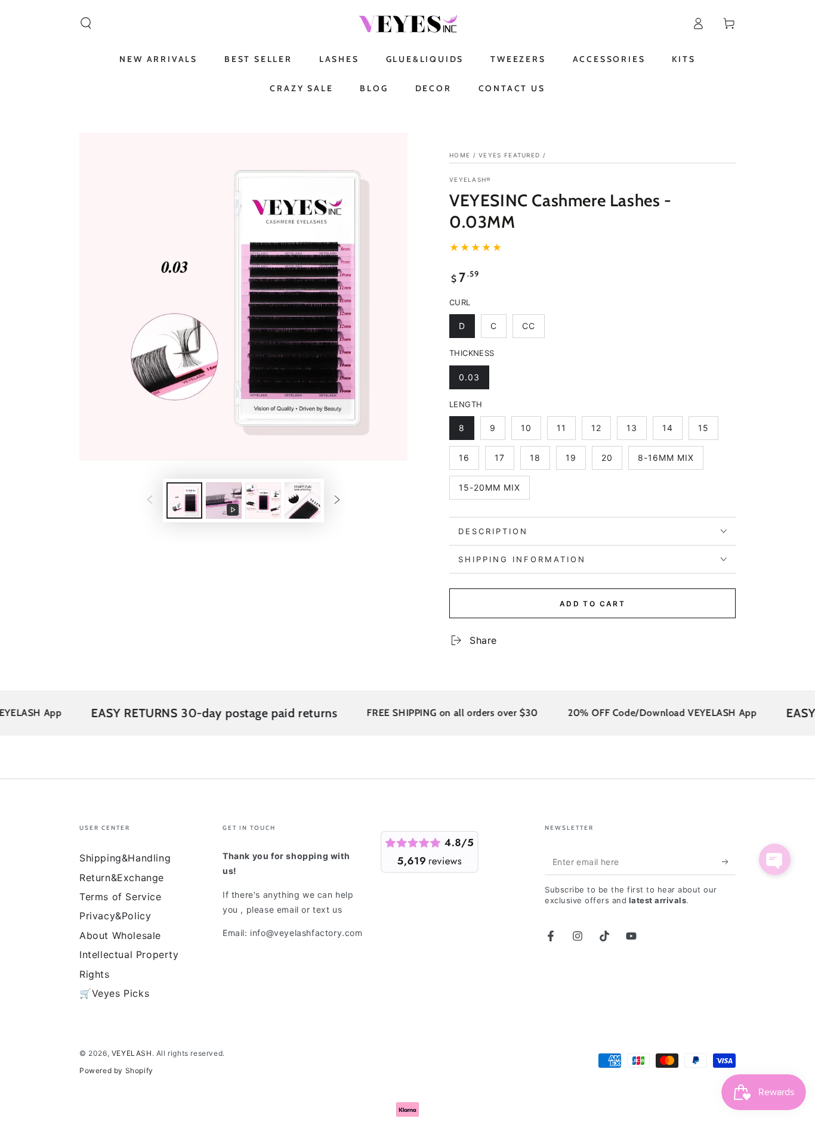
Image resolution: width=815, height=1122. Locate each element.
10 (530, 431)
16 (468, 461)
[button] (85, 23)
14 (672, 431)
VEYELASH (132, 1053)
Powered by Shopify (116, 1070)
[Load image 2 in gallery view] (263, 500)
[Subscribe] (729, 861)
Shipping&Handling (125, 858)
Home (459, 155)
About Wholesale (120, 935)
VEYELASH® (470, 179)
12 (601, 431)
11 (566, 431)
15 (707, 431)
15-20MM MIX (489, 491)
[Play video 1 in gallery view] (224, 500)
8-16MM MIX (665, 461)
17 (504, 461)
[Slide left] (150, 500)
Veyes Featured (509, 155)
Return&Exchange (121, 878)
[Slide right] (337, 500)
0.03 (473, 380)
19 (575, 461)
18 (539, 461)
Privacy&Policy (115, 916)
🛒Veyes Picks (114, 993)
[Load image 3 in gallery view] (302, 500)
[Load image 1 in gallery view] (184, 500)
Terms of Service (120, 897)
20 (611, 461)
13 (636, 431)
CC (533, 329)
